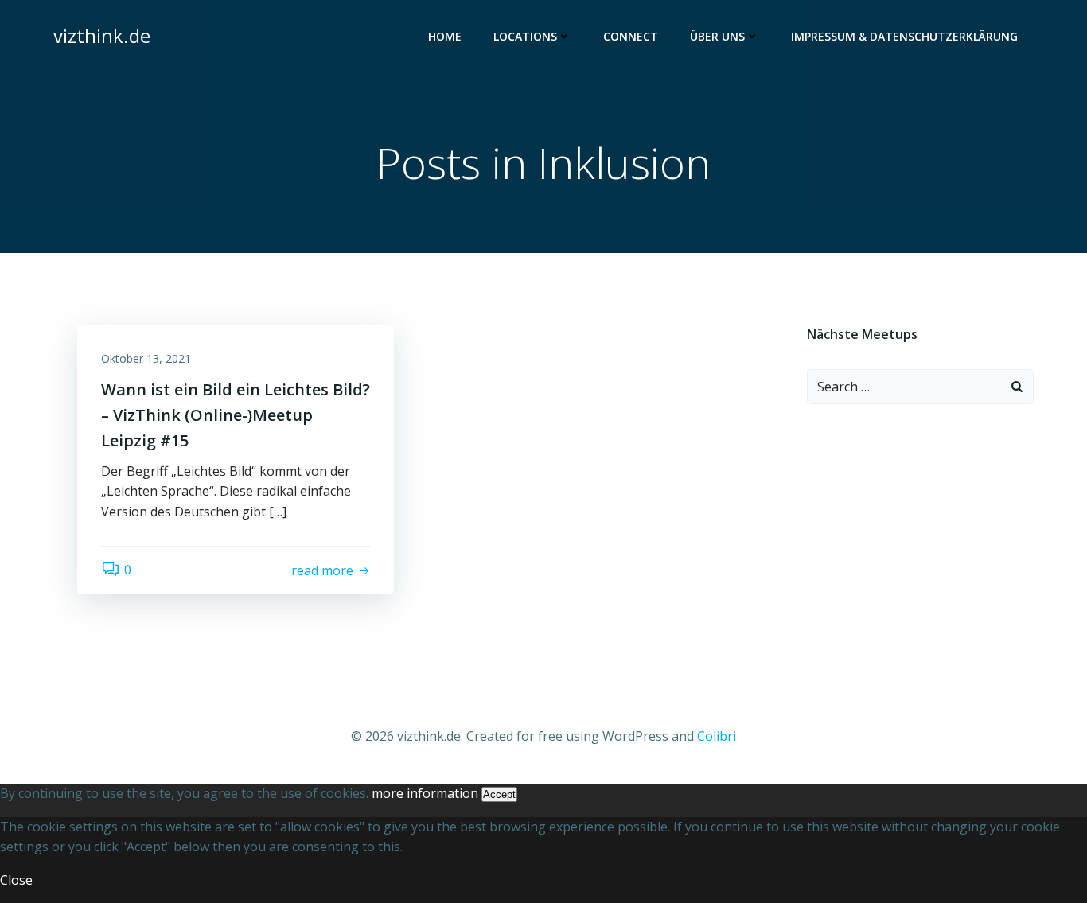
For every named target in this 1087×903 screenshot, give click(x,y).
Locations (525, 36)
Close (16, 880)
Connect (630, 36)
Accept (499, 794)
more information (425, 793)
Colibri (716, 736)
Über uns (717, 36)
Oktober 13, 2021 (146, 358)
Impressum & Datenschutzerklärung (904, 36)
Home (445, 36)
